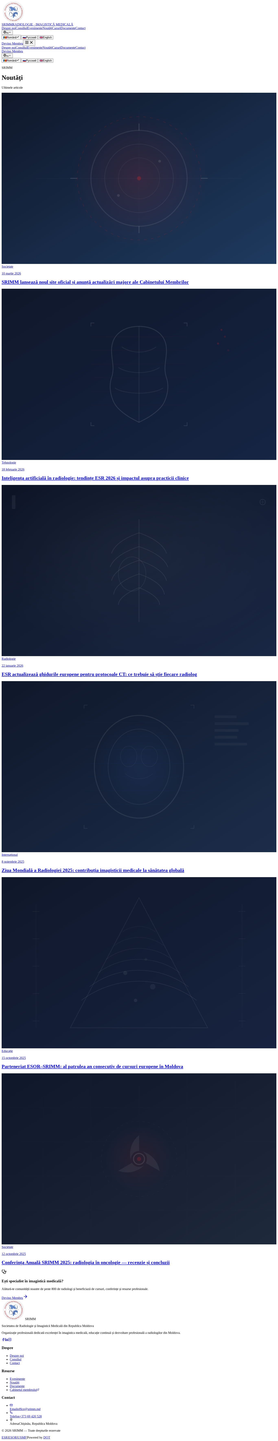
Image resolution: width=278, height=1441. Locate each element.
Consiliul (21, 28)
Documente (68, 28)
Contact (80, 28)
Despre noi (9, 28)
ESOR (12, 1437)
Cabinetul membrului (23, 1389)
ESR (5, 1437)
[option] (11, 37)
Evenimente (35, 28)
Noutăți (47, 28)
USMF (22, 1437)
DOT (46, 1437)
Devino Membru (12, 43)
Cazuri (56, 28)
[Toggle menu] (29, 43)
